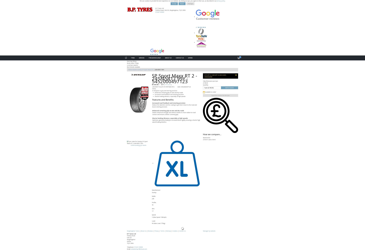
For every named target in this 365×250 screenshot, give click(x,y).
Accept (174, 4)
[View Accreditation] (201, 33)
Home (130, 70)
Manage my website (209, 231)
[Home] (126, 57)
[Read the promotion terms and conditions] (236, 75)
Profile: (154, 202)
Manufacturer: (156, 190)
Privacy (156, 231)
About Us (168, 58)
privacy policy (221, 1)
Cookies (174, 231)
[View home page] (140, 9)
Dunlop (139, 70)
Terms (162, 231)
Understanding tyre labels (138, 145)
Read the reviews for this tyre (220, 95)
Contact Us (180, 58)
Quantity (205, 85)
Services (141, 58)
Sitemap (168, 231)
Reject (182, 4)
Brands (135, 70)
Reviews (150, 231)
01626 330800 (159, 12)
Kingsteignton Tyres (133, 231)
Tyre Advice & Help (155, 58)
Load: (153, 221)
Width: (154, 196)
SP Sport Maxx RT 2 (148, 70)
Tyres (133, 58)
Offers (190, 58)
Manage (190, 4)
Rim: (153, 209)
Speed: (154, 215)
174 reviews (168, 84)
